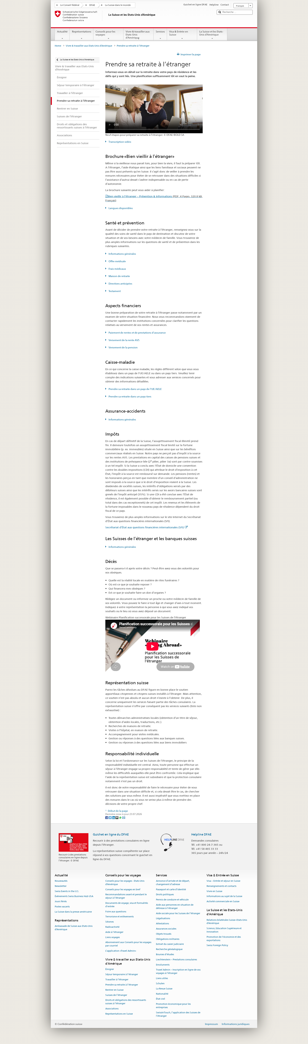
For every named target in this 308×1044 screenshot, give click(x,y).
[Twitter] (110, 817)
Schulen (160, 983)
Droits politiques (165, 894)
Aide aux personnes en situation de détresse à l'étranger (174, 906)
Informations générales (122, 253)
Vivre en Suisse (214, 891)
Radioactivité (112, 927)
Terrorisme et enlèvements (119, 916)
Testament (114, 291)
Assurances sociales (166, 928)
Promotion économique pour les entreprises (173, 1006)
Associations (112, 1008)
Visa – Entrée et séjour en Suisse (223, 881)
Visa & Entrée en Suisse (178, 33)
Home (58, 45)
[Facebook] (107, 817)
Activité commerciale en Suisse (223, 901)
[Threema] (117, 817)
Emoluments (163, 964)
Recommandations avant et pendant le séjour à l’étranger (126, 896)
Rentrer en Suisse (114, 990)
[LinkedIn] (113, 817)
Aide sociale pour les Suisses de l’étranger (178, 913)
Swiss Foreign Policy (217, 945)
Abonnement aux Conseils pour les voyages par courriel (128, 944)
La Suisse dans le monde (118, 5)
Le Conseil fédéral (69, 5)
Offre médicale (117, 261)
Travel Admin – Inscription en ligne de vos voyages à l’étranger (178, 972)
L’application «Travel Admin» (120, 950)
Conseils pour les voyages (105, 33)
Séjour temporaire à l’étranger (121, 974)
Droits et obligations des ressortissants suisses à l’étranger (125, 1002)
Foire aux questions (115, 911)
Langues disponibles (120, 208)
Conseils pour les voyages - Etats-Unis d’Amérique (124, 883)
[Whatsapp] (120, 817)
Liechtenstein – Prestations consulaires (176, 959)
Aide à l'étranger (114, 932)
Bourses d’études (165, 954)
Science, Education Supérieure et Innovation (224, 930)
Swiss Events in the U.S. (67, 891)
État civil (160, 999)
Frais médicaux (117, 268)
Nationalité (162, 993)
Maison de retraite (119, 276)
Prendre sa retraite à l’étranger (121, 984)
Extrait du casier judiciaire (170, 944)
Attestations (162, 923)
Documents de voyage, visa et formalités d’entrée (126, 905)
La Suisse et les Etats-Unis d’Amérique (211, 33)
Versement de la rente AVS (123, 340)
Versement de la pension (123, 347)
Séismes (109, 921)
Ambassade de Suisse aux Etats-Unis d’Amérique (74, 928)
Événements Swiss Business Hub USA (74, 896)
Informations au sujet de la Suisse (224, 896)
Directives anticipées (120, 283)
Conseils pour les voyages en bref (122, 889)
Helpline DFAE (201, 834)
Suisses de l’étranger (116, 995)
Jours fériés (61, 901)
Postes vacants (62, 906)
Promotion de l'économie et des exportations (224, 939)
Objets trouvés (163, 934)
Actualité (62, 31)
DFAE (92, 5)
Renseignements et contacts (221, 886)
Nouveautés (61, 881)
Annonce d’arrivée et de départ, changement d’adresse (173, 883)
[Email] (123, 817)
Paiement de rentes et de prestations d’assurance (137, 332)
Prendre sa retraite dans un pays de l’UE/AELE (135, 389)
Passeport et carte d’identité (171, 889)
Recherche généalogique (169, 949)
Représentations (81, 31)
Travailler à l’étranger (116, 979)
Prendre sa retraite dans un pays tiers (129, 396)
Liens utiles (162, 978)
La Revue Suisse (164, 988)
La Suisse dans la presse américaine (73, 911)
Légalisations (163, 918)
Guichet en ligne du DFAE (111, 834)
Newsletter (60, 886)
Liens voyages (112, 937)
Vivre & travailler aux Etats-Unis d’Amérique (138, 34)
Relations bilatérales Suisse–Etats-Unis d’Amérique (227, 922)
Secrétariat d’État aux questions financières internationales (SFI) (144, 527)
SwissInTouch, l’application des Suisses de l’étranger (178, 1014)
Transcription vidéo (119, 141)
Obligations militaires (167, 939)
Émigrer (109, 969)
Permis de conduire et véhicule (172, 899)
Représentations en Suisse (119, 1013)
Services (160, 31)
